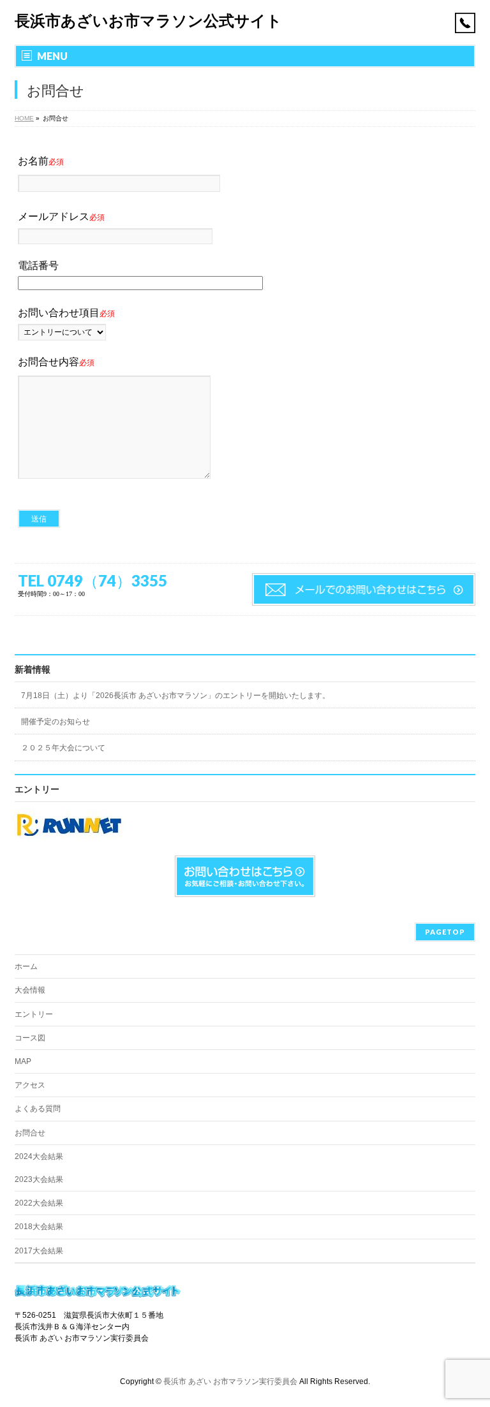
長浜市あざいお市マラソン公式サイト (148, 20)
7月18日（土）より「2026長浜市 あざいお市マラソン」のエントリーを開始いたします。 (175, 695)
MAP (23, 1061)
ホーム (26, 966)
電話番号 (38, 265)
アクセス (30, 1085)
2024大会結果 (39, 1156)
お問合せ (30, 1132)
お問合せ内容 (56, 361)
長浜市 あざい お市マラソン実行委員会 (230, 1381)
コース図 (30, 1037)
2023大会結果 (39, 1179)
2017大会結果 (39, 1250)
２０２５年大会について (63, 747)
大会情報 (30, 990)
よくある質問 (38, 1108)
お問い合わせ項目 (66, 312)
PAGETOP (445, 932)
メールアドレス (61, 216)
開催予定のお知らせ (55, 721)
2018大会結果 (39, 1226)
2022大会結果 (39, 1203)
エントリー (34, 1014)
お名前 (41, 161)
